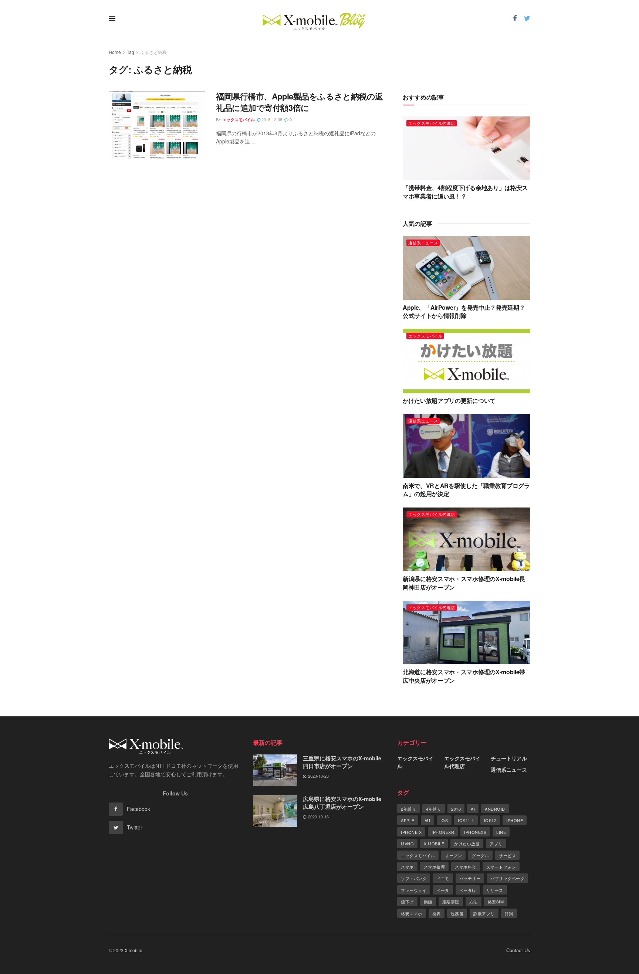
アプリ (496, 843)
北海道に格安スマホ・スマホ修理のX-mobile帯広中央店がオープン (464, 676)
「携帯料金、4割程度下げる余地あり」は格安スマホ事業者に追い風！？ (465, 191)
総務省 (457, 913)
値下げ (407, 902)
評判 (509, 913)
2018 (456, 809)
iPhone (514, 820)
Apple (408, 820)
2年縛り (408, 809)
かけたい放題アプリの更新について (449, 400)
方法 (473, 902)
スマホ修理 (434, 867)
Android (495, 809)
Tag (130, 52)
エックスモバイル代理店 (431, 123)
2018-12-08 (271, 119)
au (427, 820)
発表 (436, 913)
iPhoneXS (475, 832)
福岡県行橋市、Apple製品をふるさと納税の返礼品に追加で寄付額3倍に (299, 101)
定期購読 (450, 902)
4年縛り (433, 809)
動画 (428, 902)
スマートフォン (501, 867)
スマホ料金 (465, 867)
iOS (444, 820)
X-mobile (434, 843)
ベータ (442, 890)
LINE (501, 832)
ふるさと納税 (153, 52)
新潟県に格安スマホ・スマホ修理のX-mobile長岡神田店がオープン (464, 582)
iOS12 (490, 820)
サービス (507, 855)
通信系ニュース (423, 242)
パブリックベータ (507, 878)
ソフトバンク (413, 878)
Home (115, 52)
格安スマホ (411, 913)
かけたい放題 (467, 843)
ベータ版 (467, 890)
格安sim (496, 902)
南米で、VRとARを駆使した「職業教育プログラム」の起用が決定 (466, 489)
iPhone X (411, 832)
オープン (453, 855)
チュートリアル (509, 758)
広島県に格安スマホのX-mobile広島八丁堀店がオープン (342, 803)
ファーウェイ (413, 890)
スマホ (407, 867)
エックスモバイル (238, 119)
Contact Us (518, 950)
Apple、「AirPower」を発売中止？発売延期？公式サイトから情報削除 (464, 311)
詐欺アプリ (484, 913)
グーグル (480, 855)
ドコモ (442, 878)
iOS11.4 (466, 820)
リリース (494, 890)
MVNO (407, 843)
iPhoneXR (443, 832)
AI (473, 809)
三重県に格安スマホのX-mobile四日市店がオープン (342, 762)
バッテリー (470, 878)
